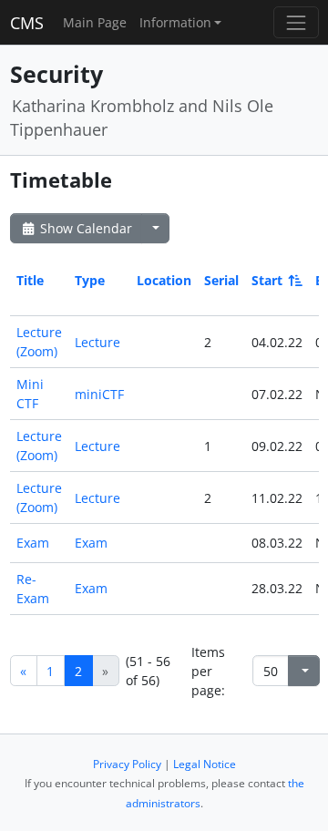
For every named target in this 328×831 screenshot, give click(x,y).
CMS (27, 23)
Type (90, 280)
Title (30, 280)
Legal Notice (204, 764)
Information (175, 22)
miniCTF (99, 394)
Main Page (95, 22)
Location (164, 280)
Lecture (97, 342)
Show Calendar (84, 228)
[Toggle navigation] (295, 22)
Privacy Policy (127, 764)
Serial (221, 280)
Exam (32, 542)
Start (266, 280)
